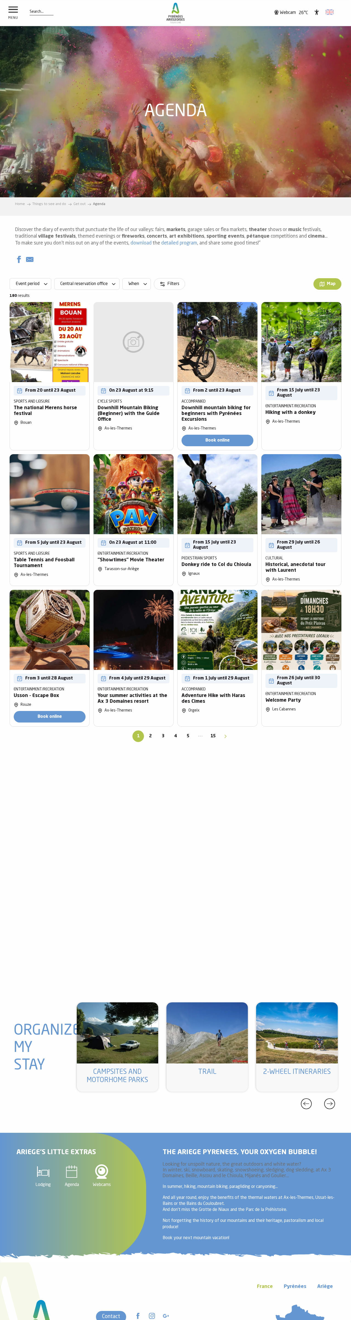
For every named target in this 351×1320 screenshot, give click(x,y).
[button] (36, 12)
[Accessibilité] (316, 12)
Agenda (72, 1185)
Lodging (43, 1185)
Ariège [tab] (325, 1286)
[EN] (330, 12)
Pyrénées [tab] (295, 1286)
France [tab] (265, 1286)
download (141, 243)
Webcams (102, 1185)
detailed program (179, 243)
